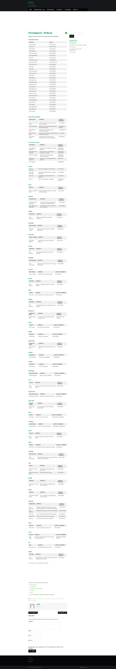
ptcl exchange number (58, 598)
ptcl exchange (32, 598)
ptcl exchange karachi (40, 598)
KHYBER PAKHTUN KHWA (36, 588)
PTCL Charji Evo (72, 46)
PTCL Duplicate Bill (50, 9)
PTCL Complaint (68, 9)
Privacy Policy (31, 659)
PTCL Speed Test (59, 9)
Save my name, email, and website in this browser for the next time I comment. (46, 648)
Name (30, 630)
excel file (46, 563)
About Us (30, 657)
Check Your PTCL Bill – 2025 (39, 9)
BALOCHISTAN (33, 584)
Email (30, 635)
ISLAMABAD (33, 586)
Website (30, 640)
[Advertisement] (58, 20)
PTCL (31, 3)
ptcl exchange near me (49, 598)
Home (31, 9)
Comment (31, 621)
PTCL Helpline (40, 594)
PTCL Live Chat (62, 612)
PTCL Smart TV (34, 612)
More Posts (39, 606)
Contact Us (75, 9)
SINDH (31, 592)
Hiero (82, 667)
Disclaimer (30, 661)
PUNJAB (32, 590)
